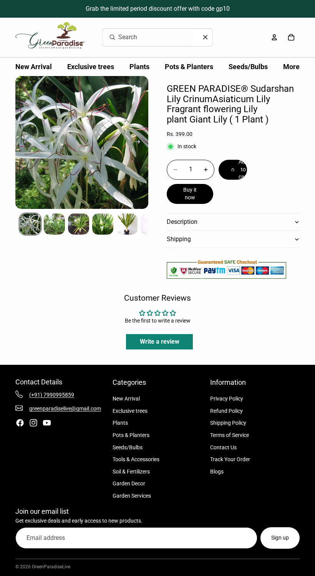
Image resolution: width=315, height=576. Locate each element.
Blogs (217, 471)
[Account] (274, 37)
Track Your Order (230, 459)
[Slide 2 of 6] (54, 224)
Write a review (159, 341)
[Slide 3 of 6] (78, 224)
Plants (120, 423)
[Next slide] (139, 142)
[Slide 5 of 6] (127, 224)
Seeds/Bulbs (128, 447)
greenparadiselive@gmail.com (65, 409)
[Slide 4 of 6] (102, 224)
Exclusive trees (130, 411)
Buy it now (190, 193)
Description (182, 221)
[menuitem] (291, 67)
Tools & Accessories (136, 459)
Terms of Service (229, 435)
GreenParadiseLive (51, 566)
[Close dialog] (205, 37)
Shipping (179, 239)
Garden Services (132, 496)
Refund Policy (226, 411)
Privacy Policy (226, 399)
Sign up (280, 538)
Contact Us (223, 447)
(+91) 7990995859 (51, 395)
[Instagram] (33, 422)
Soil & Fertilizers (131, 471)
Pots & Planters (131, 435)
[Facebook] (20, 422)
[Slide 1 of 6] (30, 224)
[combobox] (139, 37)
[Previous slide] (23, 142)
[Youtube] (46, 422)
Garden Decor (129, 483)
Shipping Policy (228, 423)
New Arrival (126, 399)
